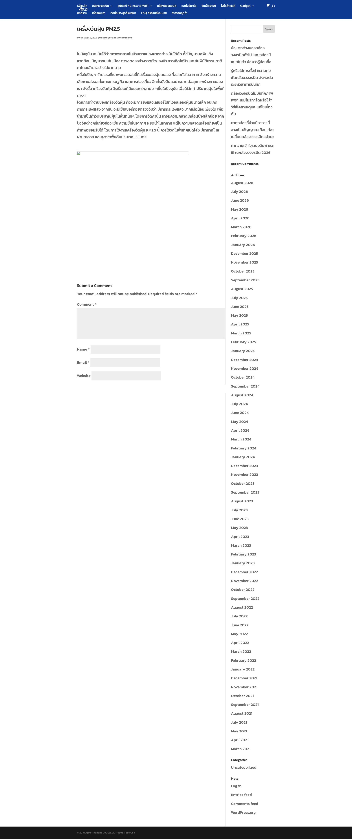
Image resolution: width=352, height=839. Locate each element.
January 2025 (243, 350)
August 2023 (242, 501)
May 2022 (239, 634)
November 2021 (244, 687)
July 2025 (239, 298)
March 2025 (241, 333)
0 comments (125, 38)
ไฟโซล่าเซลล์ (228, 6)
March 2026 (241, 227)
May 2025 (239, 315)
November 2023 (244, 474)
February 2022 (243, 660)
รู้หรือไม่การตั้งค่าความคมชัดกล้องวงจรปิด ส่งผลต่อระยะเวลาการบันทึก (252, 77)
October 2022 (242, 589)
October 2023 (242, 483)
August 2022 (242, 607)
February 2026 (243, 235)
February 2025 (243, 342)
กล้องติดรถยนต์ (166, 6)
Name (83, 349)
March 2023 (241, 545)
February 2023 (243, 554)
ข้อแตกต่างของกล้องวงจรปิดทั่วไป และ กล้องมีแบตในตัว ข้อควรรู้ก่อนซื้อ (251, 55)
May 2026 (239, 209)
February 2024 (243, 448)
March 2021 (240, 749)
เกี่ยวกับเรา (98, 13)
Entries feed (241, 794)
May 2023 (239, 527)
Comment (86, 304)
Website (84, 375)
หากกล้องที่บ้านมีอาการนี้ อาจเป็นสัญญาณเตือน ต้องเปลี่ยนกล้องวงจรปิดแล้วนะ (252, 130)
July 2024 (239, 404)
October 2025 (242, 271)
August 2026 (242, 183)
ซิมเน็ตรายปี (208, 6)
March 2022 (241, 651)
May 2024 (239, 421)
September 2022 (245, 598)
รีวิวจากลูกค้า (180, 13)
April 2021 (239, 740)
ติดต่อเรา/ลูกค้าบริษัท (123, 13)
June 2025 (240, 306)
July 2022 (239, 616)
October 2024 (242, 377)
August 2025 (242, 289)
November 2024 (244, 368)
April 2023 (240, 536)
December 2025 (244, 253)
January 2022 (243, 669)
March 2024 (241, 439)
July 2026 (239, 191)
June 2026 (240, 200)
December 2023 (244, 465)
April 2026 (240, 218)
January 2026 (243, 244)
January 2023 (243, 563)
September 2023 (245, 492)
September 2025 (245, 280)
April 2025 (240, 324)
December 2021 (244, 678)
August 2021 (241, 713)
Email (83, 362)
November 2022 (244, 581)
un (81, 38)
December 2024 (244, 359)
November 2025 (244, 262)
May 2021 (239, 731)
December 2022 (244, 572)
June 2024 (240, 412)
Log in (236, 786)
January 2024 (243, 457)
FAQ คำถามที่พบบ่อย (154, 13)
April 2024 (240, 430)
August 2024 (242, 395)
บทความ (82, 13)
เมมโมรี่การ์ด (189, 6)
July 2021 (239, 722)
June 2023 (240, 519)
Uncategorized (107, 38)
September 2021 (245, 704)
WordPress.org (243, 812)
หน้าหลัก (82, 6)
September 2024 (245, 386)
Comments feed (244, 803)
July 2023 (239, 510)
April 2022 (240, 642)
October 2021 (242, 696)
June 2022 (240, 625)
